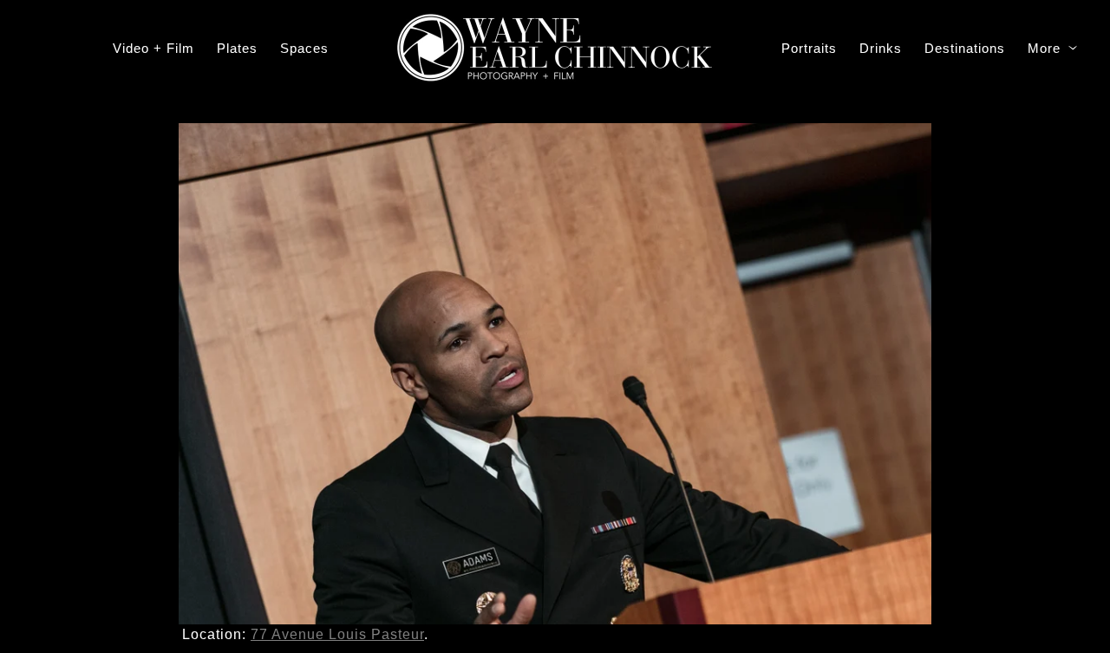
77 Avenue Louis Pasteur (337, 634)
